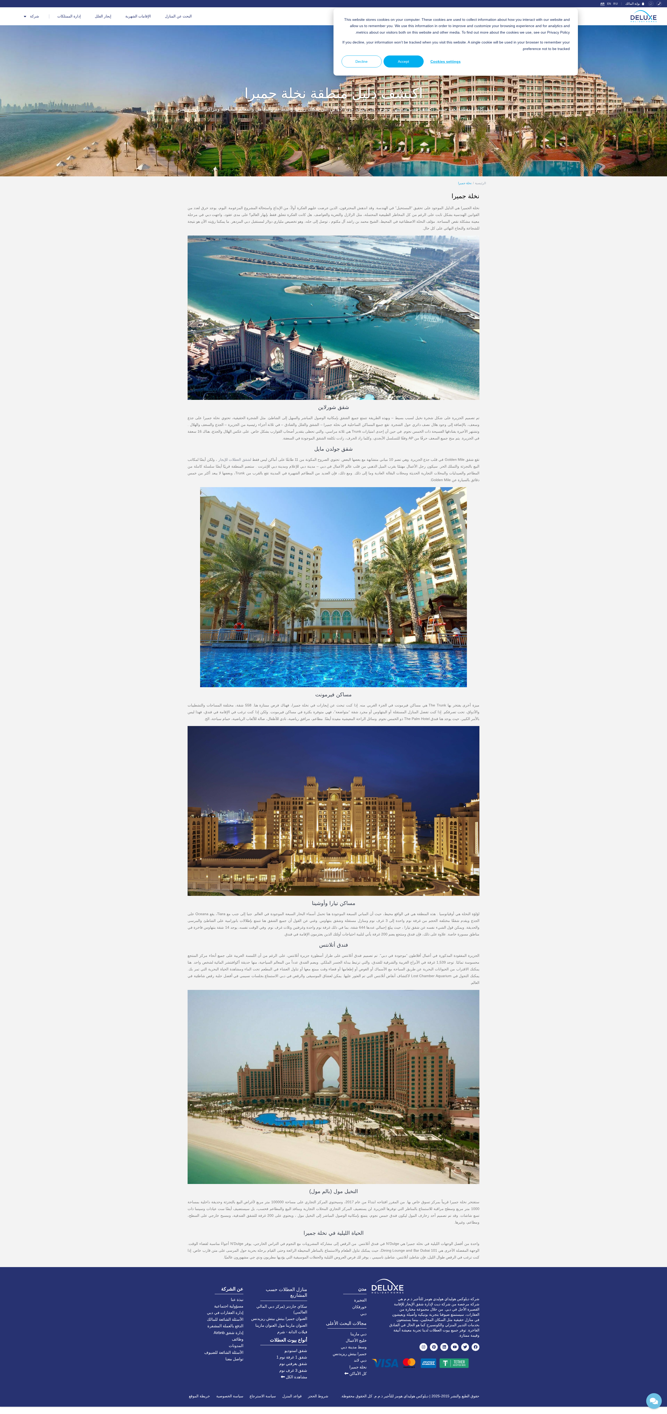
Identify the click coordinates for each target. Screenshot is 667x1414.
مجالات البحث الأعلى (346, 1323)
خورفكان (359, 1307)
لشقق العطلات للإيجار (234, 459)
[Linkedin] (444, 1347)
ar (602, 3)
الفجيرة (360, 1300)
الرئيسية (480, 183)
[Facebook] (475, 1347)
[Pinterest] (434, 1347)
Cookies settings (445, 61)
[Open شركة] (25, 16)
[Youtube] (455, 1347)
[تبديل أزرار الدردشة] (654, 1401)
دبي (363, 1313)
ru (615, 3)
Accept (403, 61)
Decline (361, 61)
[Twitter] (465, 1347)
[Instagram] (423, 1347)
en (609, 3)
